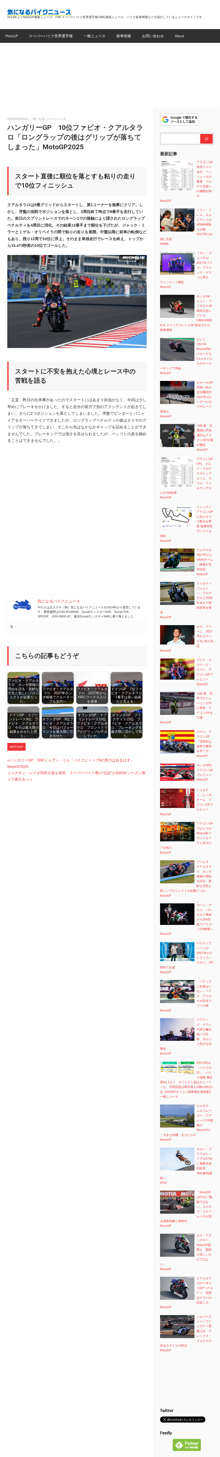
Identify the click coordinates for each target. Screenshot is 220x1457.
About (179, 36)
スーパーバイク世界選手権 (51, 36)
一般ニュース (94, 36)
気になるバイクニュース (49, 119)
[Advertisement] (110, 75)
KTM (163, 1182)
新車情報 (123, 36)
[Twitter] (12, 627)
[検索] (206, 138)
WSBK (164, 243)
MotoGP (12, 36)
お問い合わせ (153, 36)
